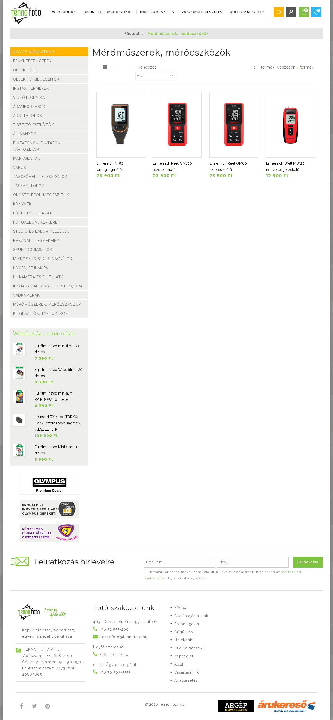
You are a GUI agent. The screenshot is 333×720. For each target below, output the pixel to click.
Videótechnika (29, 97)
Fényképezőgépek (32, 61)
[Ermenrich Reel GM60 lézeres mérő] (234, 124)
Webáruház (64, 12)
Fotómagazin (186, 624)
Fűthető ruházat (32, 213)
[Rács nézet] (104, 67)
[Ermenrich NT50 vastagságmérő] (121, 124)
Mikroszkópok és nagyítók (42, 259)
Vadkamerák (26, 295)
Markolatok (26, 158)
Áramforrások (29, 106)
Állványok (24, 134)
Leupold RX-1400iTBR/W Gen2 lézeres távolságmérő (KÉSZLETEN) (58, 423)
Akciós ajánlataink (34, 52)
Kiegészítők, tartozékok (40, 313)
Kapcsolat (183, 656)
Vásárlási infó (187, 672)
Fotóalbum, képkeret (36, 222)
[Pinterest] (47, 707)
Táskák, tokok (28, 186)
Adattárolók (27, 116)
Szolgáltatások (188, 648)
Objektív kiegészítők (36, 79)
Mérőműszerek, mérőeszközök (47, 304)
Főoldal (131, 34)
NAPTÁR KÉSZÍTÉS (157, 12)
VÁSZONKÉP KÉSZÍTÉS (202, 12)
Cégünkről (184, 632)
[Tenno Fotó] (27, 13)
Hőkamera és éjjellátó (38, 277)
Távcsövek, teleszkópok (40, 177)
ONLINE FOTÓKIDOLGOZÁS (108, 12)
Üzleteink (183, 640)
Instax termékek (31, 88)
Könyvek (22, 204)
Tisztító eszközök (33, 125)
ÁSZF (179, 664)
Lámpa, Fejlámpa (30, 268)
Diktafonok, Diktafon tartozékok (37, 146)
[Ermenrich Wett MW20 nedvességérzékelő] (290, 124)
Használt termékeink (36, 240)
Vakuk (19, 167)
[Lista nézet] (114, 67)
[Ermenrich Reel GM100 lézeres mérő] (177, 124)
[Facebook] (21, 707)
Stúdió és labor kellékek (41, 231)
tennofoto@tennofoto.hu (124, 637)
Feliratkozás (308, 562)
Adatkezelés (186, 680)
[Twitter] (34, 707)
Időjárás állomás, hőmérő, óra (48, 286)
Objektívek (25, 70)
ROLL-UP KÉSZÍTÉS (247, 12)
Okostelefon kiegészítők (41, 195)
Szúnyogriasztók (32, 250)
